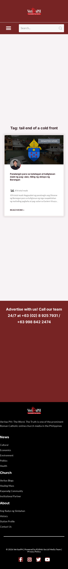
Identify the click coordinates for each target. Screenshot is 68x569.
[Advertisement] (34, 88)
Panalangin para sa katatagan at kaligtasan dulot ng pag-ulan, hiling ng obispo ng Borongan (32, 177)
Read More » (17, 210)
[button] (8, 28)
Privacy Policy (34, 551)
